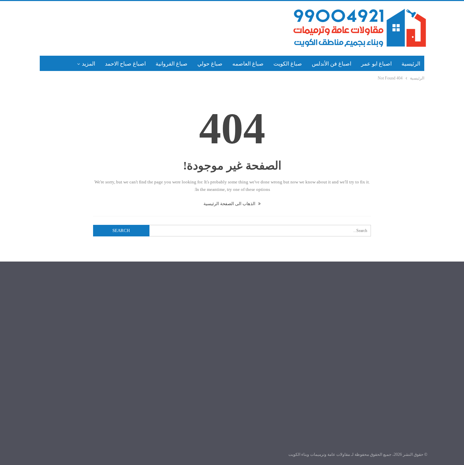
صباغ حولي (209, 64)
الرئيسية (410, 64)
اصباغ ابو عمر (376, 64)
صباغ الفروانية (172, 64)
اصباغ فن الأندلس (331, 64)
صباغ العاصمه (248, 64)
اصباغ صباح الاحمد (125, 64)
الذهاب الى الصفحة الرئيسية (229, 203)
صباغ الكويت (287, 64)
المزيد (88, 64)
